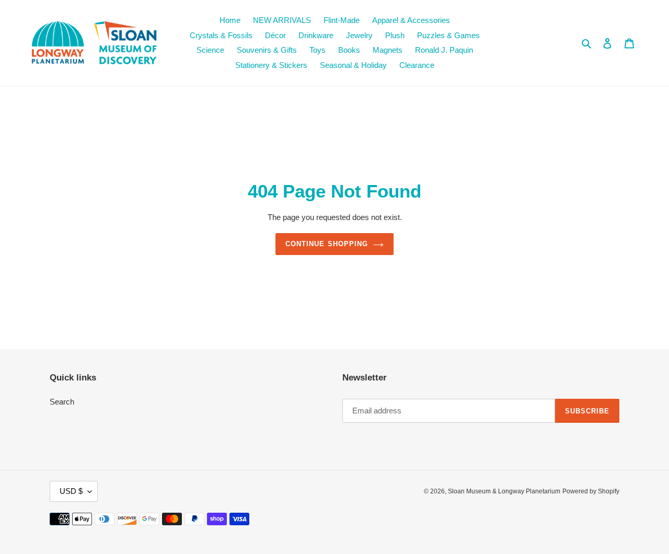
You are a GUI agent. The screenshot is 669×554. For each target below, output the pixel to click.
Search (62, 401)
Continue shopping (326, 244)
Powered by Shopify (590, 491)
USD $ (71, 491)
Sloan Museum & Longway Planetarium (504, 491)
